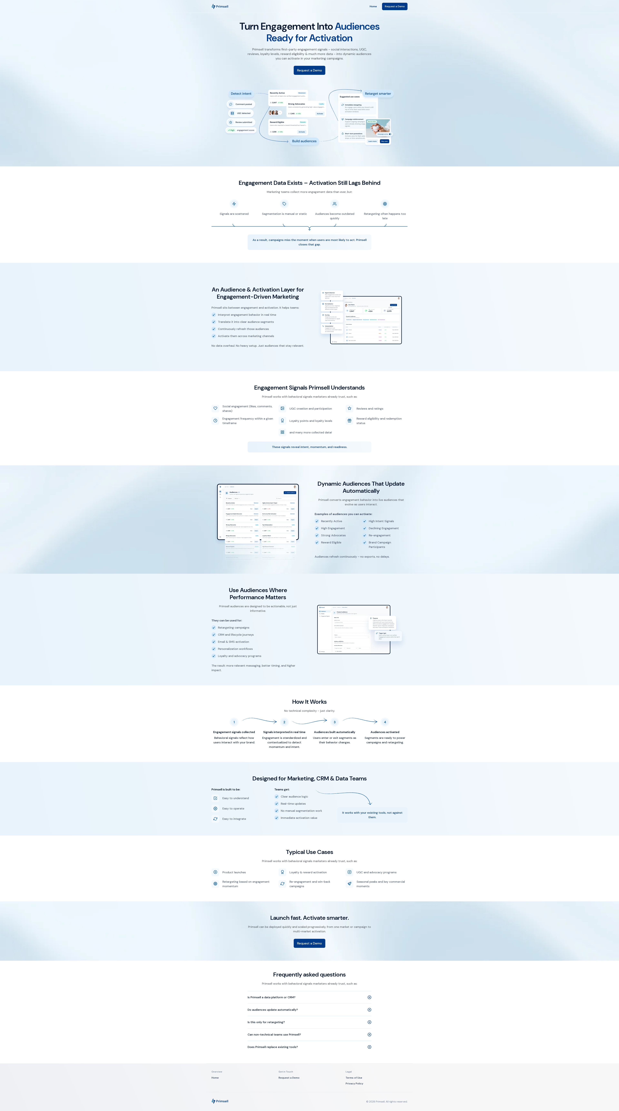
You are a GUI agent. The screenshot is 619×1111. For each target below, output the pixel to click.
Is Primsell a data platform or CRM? (271, 997)
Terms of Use (354, 1077)
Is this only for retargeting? (266, 1022)
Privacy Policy (354, 1083)
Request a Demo (395, 6)
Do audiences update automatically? (273, 1010)
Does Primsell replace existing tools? (273, 1047)
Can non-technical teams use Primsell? (274, 1035)
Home (373, 6)
